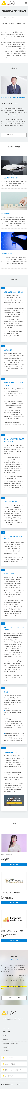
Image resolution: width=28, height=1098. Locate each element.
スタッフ (5, 1035)
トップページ (6, 1028)
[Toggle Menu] (26, 3)
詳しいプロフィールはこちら (14, 134)
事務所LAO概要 (6, 1031)
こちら (18, 986)
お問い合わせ (20, 997)
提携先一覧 (5, 1039)
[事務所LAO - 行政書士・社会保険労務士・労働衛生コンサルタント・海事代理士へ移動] (1, 17)
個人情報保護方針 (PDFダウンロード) (11, 1084)
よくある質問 (7, 997)
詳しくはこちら (14, 864)
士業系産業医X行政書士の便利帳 (10, 1043)
